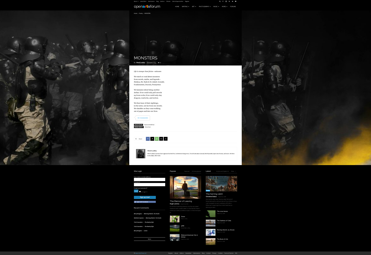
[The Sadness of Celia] (210, 223)
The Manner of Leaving (181, 201)
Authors (162, 1)
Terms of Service (228, 253)
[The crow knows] (210, 213)
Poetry (141, 13)
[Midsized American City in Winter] (175, 237)
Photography (204, 6)
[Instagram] (226, 1)
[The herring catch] (221, 183)
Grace (183, 216)
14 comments (143, 118)
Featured (186, 171)
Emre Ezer (148, 127)
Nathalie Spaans (139, 218)
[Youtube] (235, 1)
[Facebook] (222, 1)
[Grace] (175, 219)
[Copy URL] (166, 139)
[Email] (161, 139)
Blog (157, 1)
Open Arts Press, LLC (141, 253)
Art (193, 6)
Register (187, 1)
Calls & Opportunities (177, 1)
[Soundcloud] (232, 1)
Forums (233, 6)
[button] (220, 1)
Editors (182, 253)
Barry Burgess (138, 214)
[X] (152, 139)
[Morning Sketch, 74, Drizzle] (210, 232)
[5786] (175, 228)
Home (177, 6)
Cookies (220, 253)
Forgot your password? (140, 188)
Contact (208, 253)
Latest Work (143, 1)
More (224, 6)
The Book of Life (149, 222)
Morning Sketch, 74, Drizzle (151, 214)
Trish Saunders (138, 222)
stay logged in (144, 192)
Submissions (151, 1)
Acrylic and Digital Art (222, 171)
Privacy (214, 253)
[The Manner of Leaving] (185, 187)
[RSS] (229, 1)
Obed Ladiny (140, 62)
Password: (137, 182)
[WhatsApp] (157, 139)
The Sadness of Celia (224, 220)
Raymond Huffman (149, 124)
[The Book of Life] (210, 241)
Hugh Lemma (174, 204)
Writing (185, 6)
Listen (145, 231)
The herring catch (214, 194)
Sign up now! (145, 197)
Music (215, 6)
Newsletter (188, 253)
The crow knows (222, 211)
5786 (182, 226)
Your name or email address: (142, 177)
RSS (236, 253)
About (135, 1)
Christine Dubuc (211, 196)
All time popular (196, 171)
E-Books (168, 1)
